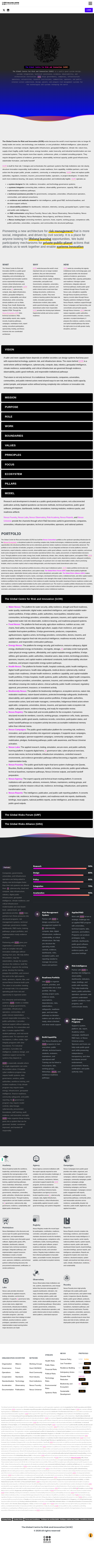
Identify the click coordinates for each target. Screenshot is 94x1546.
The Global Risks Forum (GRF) (55, 571)
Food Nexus (14, 624)
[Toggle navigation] (90, 3)
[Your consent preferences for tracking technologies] (2, 1159)
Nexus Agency (15, 779)
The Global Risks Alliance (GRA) (74, 573)
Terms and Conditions (32, 1519)
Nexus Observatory (37, 517)
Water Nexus (14, 607)
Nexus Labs (23, 517)
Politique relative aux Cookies (70, 1519)
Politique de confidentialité (50, 1519)
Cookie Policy (18, 1519)
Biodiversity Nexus (17, 691)
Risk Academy (53, 517)
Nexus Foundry (10, 517)
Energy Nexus (15, 645)
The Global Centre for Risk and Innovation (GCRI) (14, 1407)
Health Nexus (15, 666)
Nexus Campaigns (17, 730)
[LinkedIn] (8, 10)
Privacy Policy (6, 1519)
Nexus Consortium (49, 540)
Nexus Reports (66, 517)
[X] (4, 10)
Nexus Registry (16, 712)
